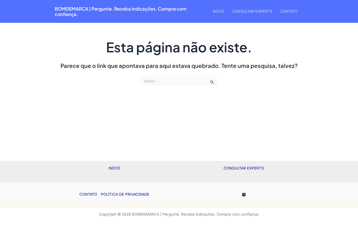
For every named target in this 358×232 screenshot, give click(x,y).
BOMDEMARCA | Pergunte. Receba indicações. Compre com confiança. (120, 11)
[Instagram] (244, 194)
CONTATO (289, 11)
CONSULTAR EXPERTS (252, 11)
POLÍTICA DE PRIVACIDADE (125, 194)
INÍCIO (218, 11)
